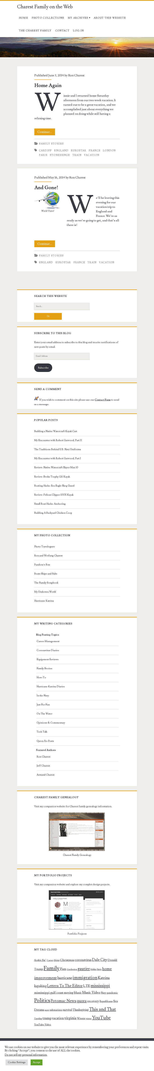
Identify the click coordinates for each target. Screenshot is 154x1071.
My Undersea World (45, 591)
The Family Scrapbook (46, 582)
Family (52, 968)
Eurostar (78, 150)
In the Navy (43, 695)
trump (47, 1018)
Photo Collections (48, 17)
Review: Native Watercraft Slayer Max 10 (56, 467)
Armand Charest (45, 774)
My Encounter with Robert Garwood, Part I (57, 458)
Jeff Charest (43, 765)
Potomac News (63, 1000)
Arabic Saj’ (40, 960)
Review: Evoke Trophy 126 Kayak (52, 476)
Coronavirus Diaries (48, 650)
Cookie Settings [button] (17, 1062)
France (94, 150)
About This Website (110, 17)
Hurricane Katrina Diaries (51, 686)
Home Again (48, 85)
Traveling (38, 1018)
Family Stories (51, 143)
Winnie (81, 1018)
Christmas (67, 960)
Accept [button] (36, 1062)
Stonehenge (60, 155)
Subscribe (43, 367)
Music (78, 992)
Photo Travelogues (44, 546)
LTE (86, 986)
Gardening (72, 969)
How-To (41, 677)
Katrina (104, 977)
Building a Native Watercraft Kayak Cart (55, 431)
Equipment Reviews (48, 659)
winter (88, 1018)
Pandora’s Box (42, 564)
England (61, 150)
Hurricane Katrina (44, 600)
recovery (93, 1001)
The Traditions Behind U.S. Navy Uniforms (57, 449)
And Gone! (46, 187)
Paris (43, 155)
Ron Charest (76, 75)
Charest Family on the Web (45, 7)
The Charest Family (35, 30)
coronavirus (83, 960)
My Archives (78, 17)
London (109, 150)
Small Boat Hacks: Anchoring (50, 503)
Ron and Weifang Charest (48, 555)
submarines (56, 1009)
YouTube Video (42, 1024)
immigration (85, 978)
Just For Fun (43, 704)
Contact (62, 30)
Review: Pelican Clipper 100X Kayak (53, 494)
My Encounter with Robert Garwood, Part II (58, 440)
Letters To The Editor (65, 985)
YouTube (101, 1018)
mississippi (100, 985)
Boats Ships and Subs (45, 573)
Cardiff (45, 150)
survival (67, 1010)
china (56, 960)
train (77, 155)
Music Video (91, 992)
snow (47, 1010)
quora (82, 1000)
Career (50, 960)
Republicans (106, 1001)
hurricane (64, 978)
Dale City (99, 959)
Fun (63, 969)
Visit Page (6, 39)
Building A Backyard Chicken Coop (53, 512)
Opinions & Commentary (51, 722)
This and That (102, 1009)
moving (68, 992)
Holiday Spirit (96, 969)
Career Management (48, 641)
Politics (42, 1000)
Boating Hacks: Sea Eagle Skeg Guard (54, 485)
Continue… (46, 132)
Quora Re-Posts (45, 741)
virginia (70, 1018)
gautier (84, 968)
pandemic (112, 992)
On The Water (44, 713)
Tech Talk (42, 731)
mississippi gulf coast (48, 993)
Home (23, 17)
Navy (103, 992)
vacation (91, 155)
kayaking (40, 986)
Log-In (78, 30)
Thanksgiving (80, 1010)
